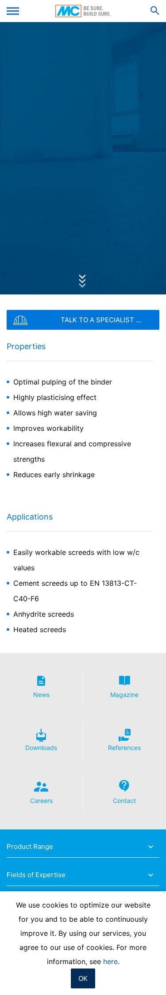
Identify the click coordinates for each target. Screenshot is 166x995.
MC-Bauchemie (83, 11)
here (110, 961)
